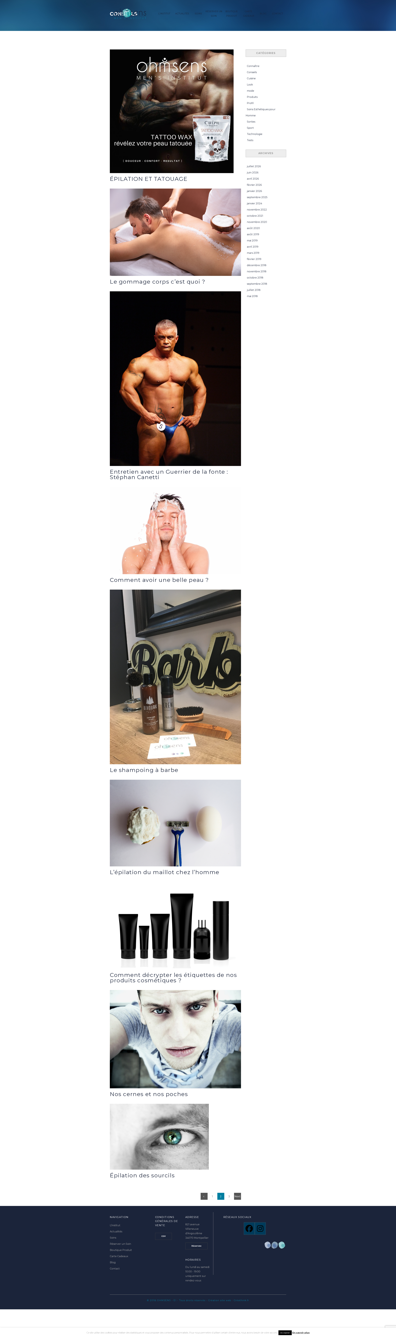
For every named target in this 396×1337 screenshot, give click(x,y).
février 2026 (254, 184)
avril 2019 (252, 246)
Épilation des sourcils (142, 1175)
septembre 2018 (257, 283)
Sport (250, 127)
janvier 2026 (254, 191)
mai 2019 (252, 240)
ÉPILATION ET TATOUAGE (148, 178)
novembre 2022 (257, 209)
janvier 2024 (254, 203)
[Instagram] (260, 1228)
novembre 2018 (256, 271)
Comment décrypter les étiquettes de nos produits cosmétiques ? (173, 977)
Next (238, 1197)
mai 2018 (252, 296)
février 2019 (254, 259)
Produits (252, 97)
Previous (204, 1197)
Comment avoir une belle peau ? (159, 579)
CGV (163, 1236)
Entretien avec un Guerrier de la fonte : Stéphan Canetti (169, 474)
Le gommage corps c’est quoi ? (157, 281)
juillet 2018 (253, 290)
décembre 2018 (256, 265)
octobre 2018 (255, 277)
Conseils (252, 72)
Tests (250, 140)
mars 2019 (253, 252)
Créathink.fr (241, 1300)
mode (250, 90)
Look (250, 84)
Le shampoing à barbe (144, 770)
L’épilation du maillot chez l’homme (164, 872)
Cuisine (251, 78)
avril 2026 (253, 178)
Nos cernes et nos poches (149, 1094)
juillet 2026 (254, 166)
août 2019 (253, 234)
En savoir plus (301, 1332)
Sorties (251, 121)
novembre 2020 (257, 222)
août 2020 (253, 228)
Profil (250, 103)
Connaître (253, 66)
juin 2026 (252, 172)
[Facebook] (249, 1228)
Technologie (254, 134)
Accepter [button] (285, 1332)
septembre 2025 (257, 197)
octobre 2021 (255, 215)
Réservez (196, 1246)
